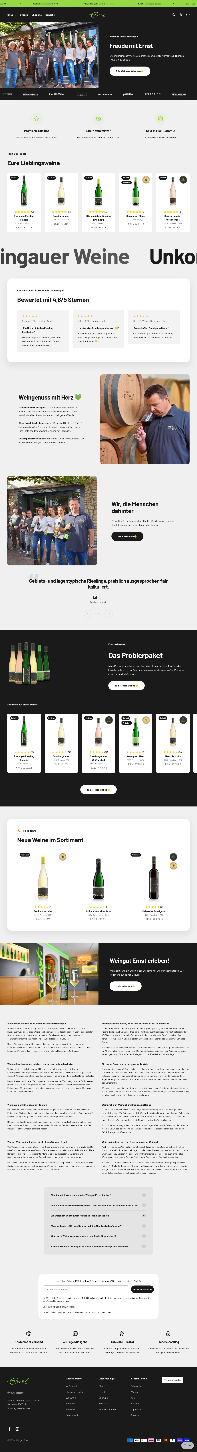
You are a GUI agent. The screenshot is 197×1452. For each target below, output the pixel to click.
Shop (10, 14)
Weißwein (71, 1397)
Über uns (37, 14)
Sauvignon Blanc (135, 215)
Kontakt (50, 14)
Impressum (136, 1409)
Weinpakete (72, 1386)
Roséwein (71, 1409)
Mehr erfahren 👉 (127, 536)
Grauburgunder (61, 215)
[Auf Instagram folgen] (17, 1429)
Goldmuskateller (43, 911)
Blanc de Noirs (173, 756)
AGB (133, 1397)
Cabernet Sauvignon (153, 911)
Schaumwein (72, 1414)
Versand (135, 1403)
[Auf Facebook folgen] (9, 1429)
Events (24, 14)
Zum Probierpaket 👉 (127, 685)
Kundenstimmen (107, 1409)
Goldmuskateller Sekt (98, 911)
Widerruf (135, 1391)
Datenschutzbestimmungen (99, 1312)
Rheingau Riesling (75, 1391)
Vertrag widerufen (172, 1380)
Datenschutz (137, 1386)
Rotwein (70, 1403)
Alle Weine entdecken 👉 (130, 71)
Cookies (135, 1414)
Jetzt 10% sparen (142, 1289)
